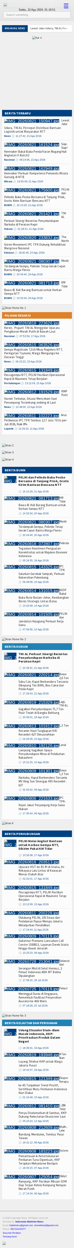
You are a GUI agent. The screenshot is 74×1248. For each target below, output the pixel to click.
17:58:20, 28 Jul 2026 (33, 980)
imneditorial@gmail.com (46, 1225)
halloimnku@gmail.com (21, 1225)
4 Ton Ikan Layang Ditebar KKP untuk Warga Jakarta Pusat (42, 1059)
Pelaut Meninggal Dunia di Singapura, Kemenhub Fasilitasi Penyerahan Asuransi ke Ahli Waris (43, 994)
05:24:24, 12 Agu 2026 (33, 1121)
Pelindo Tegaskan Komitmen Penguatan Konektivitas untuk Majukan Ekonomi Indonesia (43, 549)
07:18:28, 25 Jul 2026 (33, 1005)
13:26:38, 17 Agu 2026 (33, 855)
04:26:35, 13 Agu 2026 (33, 739)
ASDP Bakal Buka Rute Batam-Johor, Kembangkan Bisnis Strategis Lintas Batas (43, 595)
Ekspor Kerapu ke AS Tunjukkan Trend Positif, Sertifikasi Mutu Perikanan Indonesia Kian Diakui (43, 1085)
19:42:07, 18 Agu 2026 (33, 1070)
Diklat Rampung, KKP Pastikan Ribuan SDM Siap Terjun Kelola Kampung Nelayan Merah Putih (42, 1182)
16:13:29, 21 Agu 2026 (28, 205)
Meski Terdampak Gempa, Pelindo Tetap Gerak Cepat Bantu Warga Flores (36, 265)
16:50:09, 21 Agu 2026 (28, 181)
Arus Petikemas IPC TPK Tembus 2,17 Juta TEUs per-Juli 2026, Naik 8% (36, 419)
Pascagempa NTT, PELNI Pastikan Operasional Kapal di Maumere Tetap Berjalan (34, 376)
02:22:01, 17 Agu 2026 (33, 878)
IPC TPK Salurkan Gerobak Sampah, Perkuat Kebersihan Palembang (41, 571)
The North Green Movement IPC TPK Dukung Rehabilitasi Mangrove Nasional (36, 242)
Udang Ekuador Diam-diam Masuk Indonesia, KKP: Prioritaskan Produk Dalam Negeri (39, 1035)
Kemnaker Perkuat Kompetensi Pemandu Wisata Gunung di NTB (36, 175)
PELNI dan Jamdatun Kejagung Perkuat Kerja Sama (42, 619)
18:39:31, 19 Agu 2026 (33, 1048)
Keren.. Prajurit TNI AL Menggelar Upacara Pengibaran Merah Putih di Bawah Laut (32, 329)
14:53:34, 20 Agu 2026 (28, 298)
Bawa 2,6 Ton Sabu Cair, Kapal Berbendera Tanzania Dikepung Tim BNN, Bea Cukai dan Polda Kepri (43, 681)
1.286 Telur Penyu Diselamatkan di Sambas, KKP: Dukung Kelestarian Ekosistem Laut (42, 1110)
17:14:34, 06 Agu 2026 (33, 1193)
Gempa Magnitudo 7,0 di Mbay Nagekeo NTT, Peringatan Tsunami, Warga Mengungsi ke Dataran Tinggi (33, 353)
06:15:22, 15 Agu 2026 (27, 361)
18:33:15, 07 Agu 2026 (33, 1168)
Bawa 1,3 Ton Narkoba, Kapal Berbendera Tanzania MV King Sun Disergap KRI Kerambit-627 (43, 777)
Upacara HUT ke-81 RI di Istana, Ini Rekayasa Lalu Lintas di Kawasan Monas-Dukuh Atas (41, 870)
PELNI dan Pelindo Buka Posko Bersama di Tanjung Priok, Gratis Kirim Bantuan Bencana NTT (36, 195)
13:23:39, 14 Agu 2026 (33, 605)
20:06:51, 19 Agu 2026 (33, 717)
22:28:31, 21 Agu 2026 (28, 229)
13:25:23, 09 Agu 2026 (33, 952)
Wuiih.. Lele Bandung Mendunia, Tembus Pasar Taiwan (43, 1132)
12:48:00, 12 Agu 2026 (27, 407)
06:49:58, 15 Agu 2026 (33, 582)
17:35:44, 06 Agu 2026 (33, 813)
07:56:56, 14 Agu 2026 (33, 629)
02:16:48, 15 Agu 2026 (33, 1097)
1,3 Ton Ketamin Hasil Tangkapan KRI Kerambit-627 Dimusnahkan (43, 730)
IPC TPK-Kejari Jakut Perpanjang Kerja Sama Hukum (42, 803)
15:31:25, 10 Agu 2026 (33, 762)
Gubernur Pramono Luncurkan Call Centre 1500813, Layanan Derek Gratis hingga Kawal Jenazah (43, 944)
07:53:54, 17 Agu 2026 (30, 336)
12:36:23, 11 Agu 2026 (29, 428)
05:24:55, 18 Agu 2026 (33, 560)
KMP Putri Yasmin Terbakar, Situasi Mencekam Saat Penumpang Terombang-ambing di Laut (36, 396)
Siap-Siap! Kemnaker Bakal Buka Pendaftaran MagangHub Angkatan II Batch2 (36, 149)
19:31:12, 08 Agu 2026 (33, 1142)
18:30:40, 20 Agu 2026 (29, 252)
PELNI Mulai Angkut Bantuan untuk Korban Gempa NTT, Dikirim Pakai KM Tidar (40, 844)
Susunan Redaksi (12, 1233)
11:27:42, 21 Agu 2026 (27, 136)
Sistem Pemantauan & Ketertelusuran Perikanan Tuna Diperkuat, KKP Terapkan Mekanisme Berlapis (43, 1157)
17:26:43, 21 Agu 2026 (33, 693)
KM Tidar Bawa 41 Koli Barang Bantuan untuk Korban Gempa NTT (36, 288)
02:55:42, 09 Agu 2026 (33, 789)
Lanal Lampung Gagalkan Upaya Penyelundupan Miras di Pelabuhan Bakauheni (42, 751)
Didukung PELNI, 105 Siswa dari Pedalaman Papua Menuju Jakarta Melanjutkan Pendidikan (40, 921)
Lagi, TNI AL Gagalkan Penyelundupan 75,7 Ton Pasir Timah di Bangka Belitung (43, 707)
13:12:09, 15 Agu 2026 (36, 383)
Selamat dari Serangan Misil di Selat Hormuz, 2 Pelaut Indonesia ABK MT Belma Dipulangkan (44, 968)
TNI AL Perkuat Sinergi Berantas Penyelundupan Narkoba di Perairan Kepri (35, 218)
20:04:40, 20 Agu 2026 (28, 274)
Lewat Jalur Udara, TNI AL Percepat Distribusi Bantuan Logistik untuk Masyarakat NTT (37, 125)
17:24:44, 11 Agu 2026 (33, 929)
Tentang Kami (10, 1236)
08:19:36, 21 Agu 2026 (30, 159)
